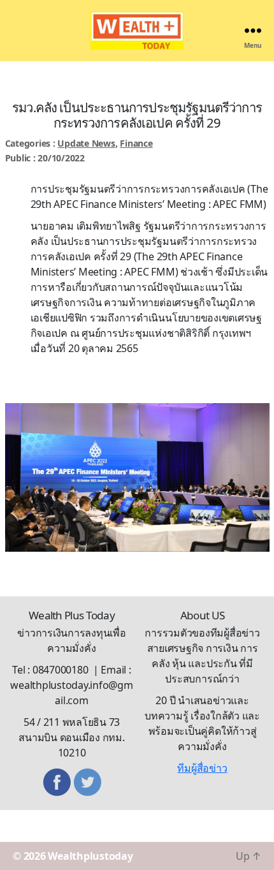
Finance (136, 143)
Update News (86, 143)
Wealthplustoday (90, 856)
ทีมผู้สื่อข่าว (202, 768)
